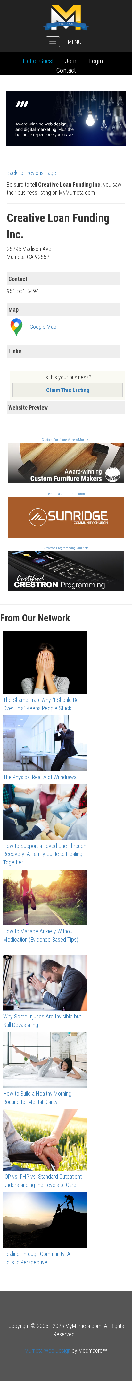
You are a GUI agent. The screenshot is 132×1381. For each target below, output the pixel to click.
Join (70, 61)
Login (96, 61)
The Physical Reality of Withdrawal (40, 777)
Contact (66, 70)
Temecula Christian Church (66, 494)
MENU (74, 42)
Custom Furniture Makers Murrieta (66, 440)
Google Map (43, 326)
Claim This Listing (67, 390)
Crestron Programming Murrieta (66, 548)
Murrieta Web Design (47, 1350)
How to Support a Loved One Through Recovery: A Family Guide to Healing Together (44, 854)
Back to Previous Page (31, 173)
